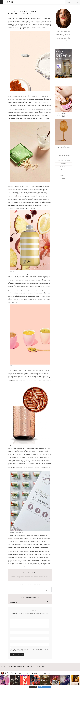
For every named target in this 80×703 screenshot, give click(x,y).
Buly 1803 (63, 169)
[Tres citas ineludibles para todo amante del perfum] (4, 680)
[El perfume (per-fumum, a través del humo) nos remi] (45, 680)
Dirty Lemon (17, 196)
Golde (9, 551)
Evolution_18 (11, 189)
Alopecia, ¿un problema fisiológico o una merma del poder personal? (63, 147)
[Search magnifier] (78, 2)
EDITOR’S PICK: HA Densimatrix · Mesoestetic (19, 589)
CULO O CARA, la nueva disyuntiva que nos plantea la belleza (63, 115)
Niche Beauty (63, 163)
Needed (16, 282)
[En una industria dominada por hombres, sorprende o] (15, 680)
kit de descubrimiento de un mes (30, 380)
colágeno (38, 103)
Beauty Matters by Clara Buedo (11, 2)
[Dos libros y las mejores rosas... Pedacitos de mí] (55, 680)
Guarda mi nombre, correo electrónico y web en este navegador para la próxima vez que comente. (29, 650)
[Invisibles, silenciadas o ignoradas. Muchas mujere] (75, 680)
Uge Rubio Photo (63, 181)
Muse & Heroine (63, 166)
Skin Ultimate (29, 538)
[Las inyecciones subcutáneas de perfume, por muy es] (65, 680)
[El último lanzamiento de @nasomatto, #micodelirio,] (35, 680)
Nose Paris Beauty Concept (63, 160)
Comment (12, 617)
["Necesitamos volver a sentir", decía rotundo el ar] (25, 680)
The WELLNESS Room (36, 584)
